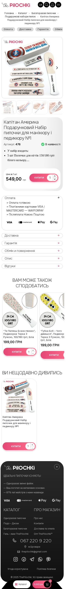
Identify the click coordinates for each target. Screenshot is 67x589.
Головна (9, 13)
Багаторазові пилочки (44, 13)
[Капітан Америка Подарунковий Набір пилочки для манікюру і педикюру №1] (19, 396)
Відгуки (10, 266)
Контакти (39, 523)
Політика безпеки (46, 569)
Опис (8, 258)
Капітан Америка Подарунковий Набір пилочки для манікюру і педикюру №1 (17, 422)
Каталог (23, 584)
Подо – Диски (11, 523)
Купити (39, 177)
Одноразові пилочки (15, 518)
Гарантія (43, 29)
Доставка (25, 29)
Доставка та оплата (44, 528)
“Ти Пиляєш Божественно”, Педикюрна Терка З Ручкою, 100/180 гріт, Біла (19, 334)
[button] (41, 584)
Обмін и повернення (20, 251)
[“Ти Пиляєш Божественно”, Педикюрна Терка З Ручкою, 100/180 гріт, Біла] (19, 310)
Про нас (38, 518)
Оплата (8, 29)
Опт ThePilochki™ (43, 533)
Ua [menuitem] (40, 4)
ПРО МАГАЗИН (47, 510)
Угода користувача (18, 569)
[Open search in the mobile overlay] (46, 4)
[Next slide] (57, 68)
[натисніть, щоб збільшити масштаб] (32, 67)
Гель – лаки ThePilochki (16, 533)
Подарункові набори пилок (20, 16)
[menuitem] (40, 4)
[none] (40, 4)
